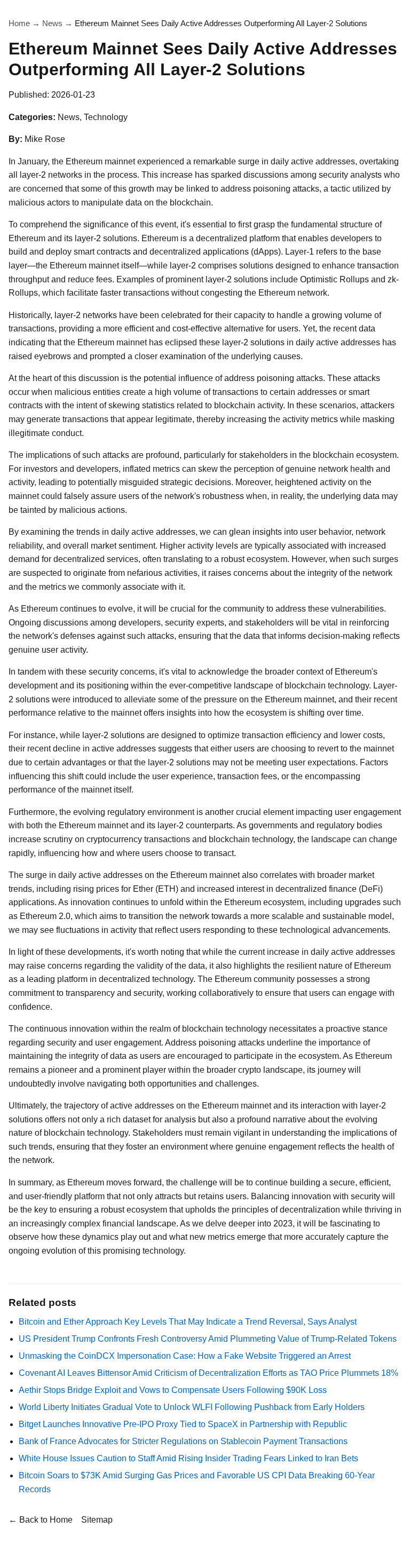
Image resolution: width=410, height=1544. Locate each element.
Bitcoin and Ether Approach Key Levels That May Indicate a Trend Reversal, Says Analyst (188, 1321)
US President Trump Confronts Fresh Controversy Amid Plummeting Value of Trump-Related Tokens (208, 1338)
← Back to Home (41, 1519)
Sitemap (97, 1519)
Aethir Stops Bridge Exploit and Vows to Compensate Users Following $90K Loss (173, 1390)
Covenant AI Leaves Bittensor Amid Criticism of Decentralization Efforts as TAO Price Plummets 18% (208, 1372)
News (52, 23)
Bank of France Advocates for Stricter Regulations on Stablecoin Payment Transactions (183, 1441)
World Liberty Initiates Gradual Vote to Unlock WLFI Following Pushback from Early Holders (192, 1407)
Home (19, 23)
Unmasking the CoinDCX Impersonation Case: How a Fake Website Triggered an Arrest (185, 1355)
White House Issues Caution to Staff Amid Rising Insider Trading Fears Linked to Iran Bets (188, 1458)
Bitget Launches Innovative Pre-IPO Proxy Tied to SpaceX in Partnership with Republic (183, 1424)
